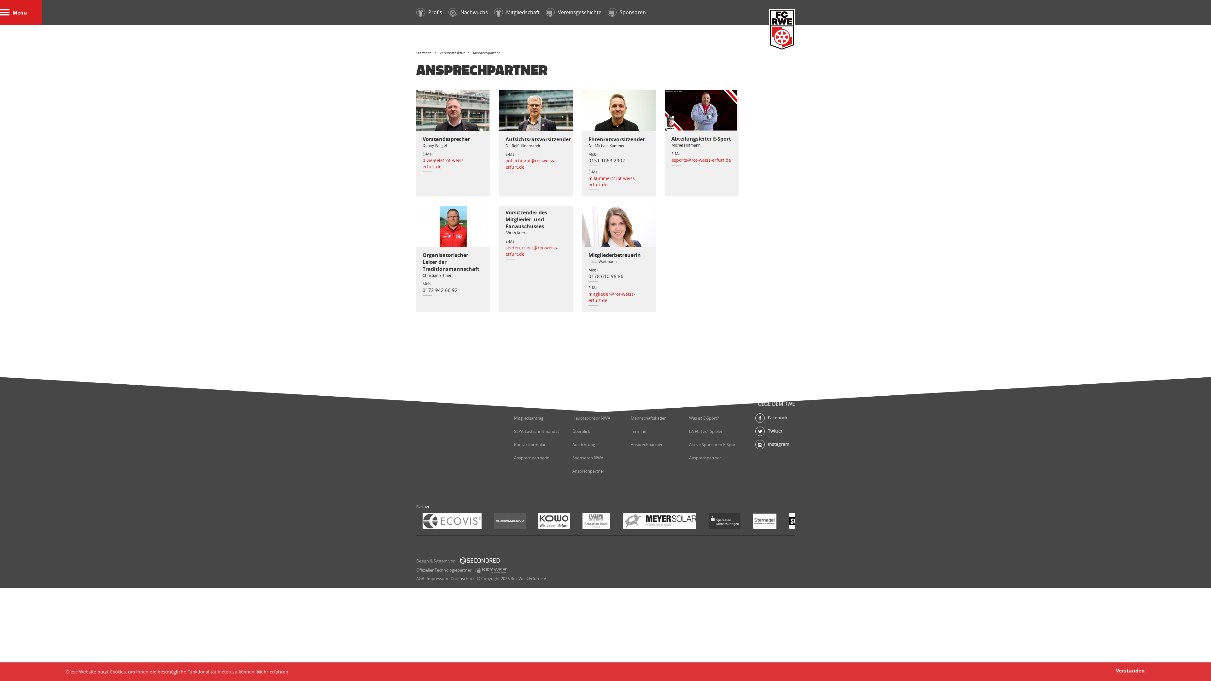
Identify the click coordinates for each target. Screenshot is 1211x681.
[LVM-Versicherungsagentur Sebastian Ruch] (596, 522)
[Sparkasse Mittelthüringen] (725, 522)
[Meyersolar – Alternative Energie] (660, 522)
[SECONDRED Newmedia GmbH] (480, 560)
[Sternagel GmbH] (765, 522)
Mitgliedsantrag (528, 418)
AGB (420, 578)
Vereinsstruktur (452, 52)
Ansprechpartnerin (531, 458)
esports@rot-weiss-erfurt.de (701, 160)
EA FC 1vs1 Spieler (706, 431)
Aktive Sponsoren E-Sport (713, 444)
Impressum (437, 578)
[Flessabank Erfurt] (510, 522)
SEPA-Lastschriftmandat (536, 431)
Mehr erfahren (272, 672)
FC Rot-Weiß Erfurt (782, 30)
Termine (638, 431)
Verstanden (1130, 670)
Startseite (423, 52)
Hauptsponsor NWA (591, 418)
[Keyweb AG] (491, 570)
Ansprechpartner (588, 471)
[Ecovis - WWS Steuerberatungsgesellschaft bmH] (452, 522)
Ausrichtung (583, 444)
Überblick (581, 431)
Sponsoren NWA (587, 458)
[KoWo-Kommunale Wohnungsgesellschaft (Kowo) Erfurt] (554, 522)
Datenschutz (462, 578)
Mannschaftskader (648, 418)
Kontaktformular (530, 444)
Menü (20, 12)
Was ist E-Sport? (704, 418)
